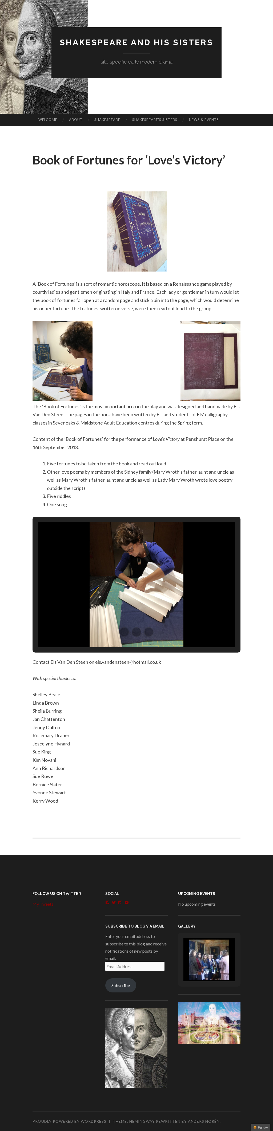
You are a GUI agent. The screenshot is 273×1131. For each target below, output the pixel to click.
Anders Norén (204, 1121)
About (76, 119)
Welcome (47, 119)
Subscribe (120, 985)
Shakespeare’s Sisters (154, 119)
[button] (124, 632)
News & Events (204, 119)
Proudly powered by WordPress (69, 1121)
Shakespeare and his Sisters (136, 42)
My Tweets (43, 903)
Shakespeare (107, 119)
